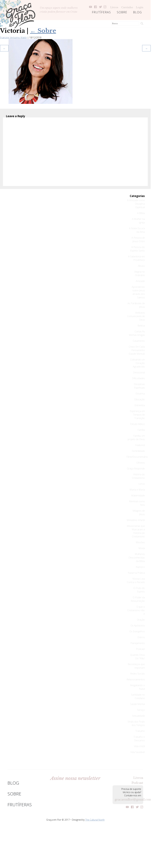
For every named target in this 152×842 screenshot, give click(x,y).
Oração (141, 619)
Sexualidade (138, 715)
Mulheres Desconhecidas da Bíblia (136, 557)
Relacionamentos (136, 679)
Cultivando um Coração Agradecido (137, 363)
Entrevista (139, 405)
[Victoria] (41, 103)
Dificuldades (138, 378)
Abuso (141, 265)
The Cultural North (95, 819)
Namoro (140, 567)
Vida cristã (139, 746)
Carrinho (127, 7)
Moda (141, 548)
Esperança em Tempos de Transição (137, 415)
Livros (114, 7)
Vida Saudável (137, 752)
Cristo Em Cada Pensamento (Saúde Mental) (137, 350)
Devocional (139, 372)
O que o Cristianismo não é (136, 610)
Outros (141, 637)
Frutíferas (101, 12)
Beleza (141, 325)
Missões (140, 542)
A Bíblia (141, 213)
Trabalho (140, 731)
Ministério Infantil (136, 520)
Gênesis (140, 462)
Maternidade (138, 495)
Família (141, 429)
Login (139, 7)
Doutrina (140, 393)
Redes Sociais (137, 673)
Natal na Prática (136, 572)
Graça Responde (136, 468)
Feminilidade (138, 451)
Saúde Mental (137, 704)
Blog (137, 12)
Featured (140, 445)
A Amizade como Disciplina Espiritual (136, 204)
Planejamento (137, 643)
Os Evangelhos (137, 631)
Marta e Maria (137, 489)
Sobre (122, 12)
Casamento (139, 340)
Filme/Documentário (137, 456)
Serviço (141, 710)
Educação (139, 399)
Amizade (140, 281)
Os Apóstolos (138, 625)
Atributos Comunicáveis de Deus (136, 316)
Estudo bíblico (137, 424)
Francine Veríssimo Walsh (13, 37)
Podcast (140, 649)
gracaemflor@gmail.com (128, 799)
